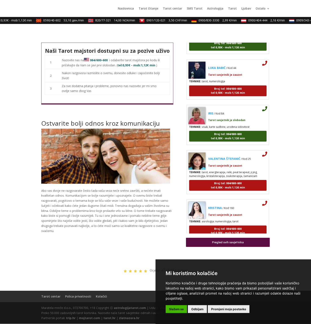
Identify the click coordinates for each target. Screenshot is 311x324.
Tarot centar (172, 8)
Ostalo (261, 8)
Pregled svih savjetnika (228, 242)
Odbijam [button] (197, 309)
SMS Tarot (194, 8)
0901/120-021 (163, 20)
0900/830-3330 (214, 20)
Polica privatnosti (78, 296)
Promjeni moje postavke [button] (228, 309)
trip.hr (71, 318)
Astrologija (215, 8)
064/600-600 (99, 60)
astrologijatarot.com (130, 308)
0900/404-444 (263, 20)
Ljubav (246, 8)
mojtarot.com (89, 318)
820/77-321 (112, 20)
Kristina (215, 204)
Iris (210, 109)
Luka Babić (217, 63)
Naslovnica (126, 8)
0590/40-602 (60, 20)
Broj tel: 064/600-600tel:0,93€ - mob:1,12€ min (228, 86)
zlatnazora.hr (129, 318)
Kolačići (101, 296)
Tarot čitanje (148, 8)
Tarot (232, 8)
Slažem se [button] (176, 309)
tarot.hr (109, 318)
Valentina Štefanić (224, 154)
